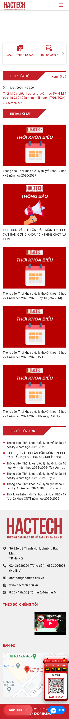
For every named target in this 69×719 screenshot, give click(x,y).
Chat (61, 710)
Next (63, 53)
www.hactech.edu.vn (23, 585)
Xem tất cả (59, 76)
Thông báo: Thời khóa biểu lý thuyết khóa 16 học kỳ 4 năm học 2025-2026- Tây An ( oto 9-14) (36, 466)
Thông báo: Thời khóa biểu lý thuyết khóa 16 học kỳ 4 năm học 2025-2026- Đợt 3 (36, 476)
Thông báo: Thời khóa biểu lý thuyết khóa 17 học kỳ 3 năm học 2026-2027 (36, 445)
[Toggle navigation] (61, 5)
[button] (5, 30)
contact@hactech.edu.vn (26, 578)
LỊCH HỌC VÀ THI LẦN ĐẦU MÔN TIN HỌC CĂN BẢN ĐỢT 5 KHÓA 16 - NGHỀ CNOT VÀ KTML (36, 455)
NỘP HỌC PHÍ (18, 710)
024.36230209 (19, 565)
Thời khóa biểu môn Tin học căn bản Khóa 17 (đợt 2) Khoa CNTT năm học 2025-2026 (36, 496)
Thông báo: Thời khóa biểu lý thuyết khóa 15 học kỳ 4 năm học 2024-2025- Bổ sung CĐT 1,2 (36, 486)
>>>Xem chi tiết (12, 103)
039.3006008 (56, 565)
